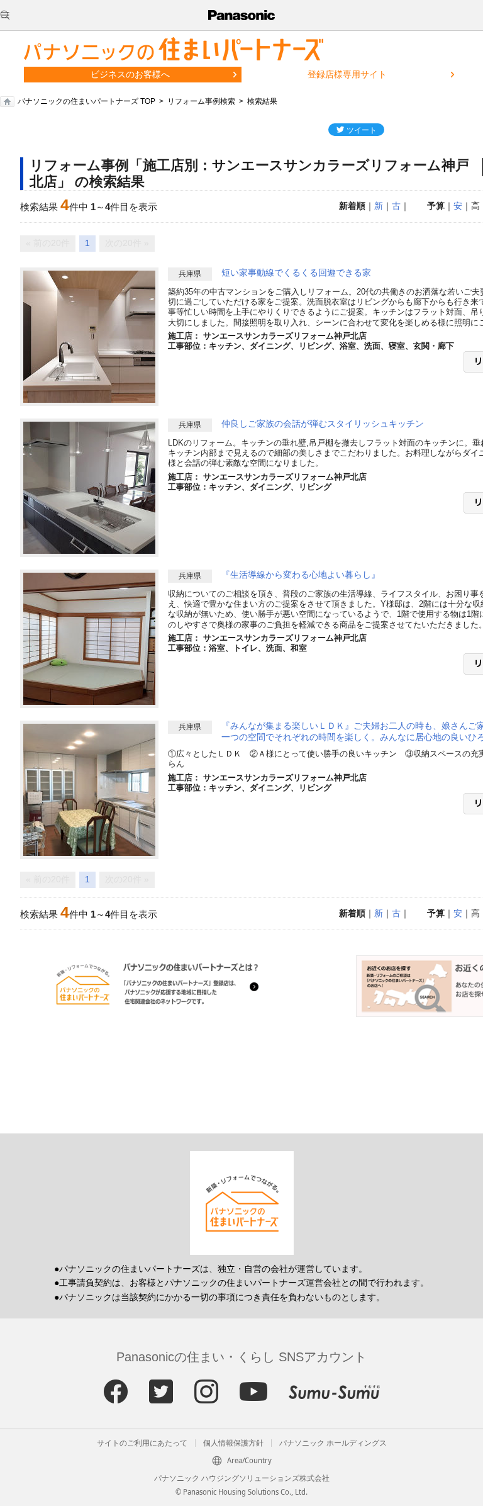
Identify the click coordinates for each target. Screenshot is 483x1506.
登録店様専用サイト (347, 74)
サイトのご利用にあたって (142, 1443)
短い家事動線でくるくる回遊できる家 (296, 272)
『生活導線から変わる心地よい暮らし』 (300, 575)
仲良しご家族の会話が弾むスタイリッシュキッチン (322, 424)
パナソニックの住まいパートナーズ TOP (86, 101)
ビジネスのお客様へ (130, 74)
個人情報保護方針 (233, 1443)
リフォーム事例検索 (201, 101)
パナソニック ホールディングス (333, 1443)
